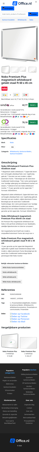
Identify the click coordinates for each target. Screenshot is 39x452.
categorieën (10, 373)
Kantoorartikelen (25, 151)
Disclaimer (29, 423)
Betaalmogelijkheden (9, 418)
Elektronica (10, 384)
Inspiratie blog (29, 405)
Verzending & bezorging (10, 408)
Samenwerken (29, 414)
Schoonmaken (10, 390)
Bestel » (33, 105)
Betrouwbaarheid (29, 418)
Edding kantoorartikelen (29, 374)
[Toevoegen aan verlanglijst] (25, 95)
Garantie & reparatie (9, 414)
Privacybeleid (28, 421)
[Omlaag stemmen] (16, 95)
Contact (29, 408)
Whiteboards (14, 151)
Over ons (29, 411)
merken (33, 370)
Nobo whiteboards (9, 272)
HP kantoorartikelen (29, 383)
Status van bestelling (10, 411)
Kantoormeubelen (16, 154)
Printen (9, 393)
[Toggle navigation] (3, 3)
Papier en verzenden (10, 381)
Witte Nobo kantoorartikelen (13, 267)
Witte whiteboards (9, 277)
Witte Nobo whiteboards (12, 282)
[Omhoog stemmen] (4, 95)
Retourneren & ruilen (9, 405)
